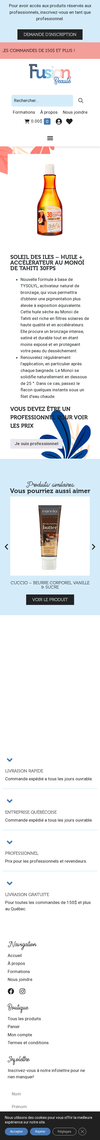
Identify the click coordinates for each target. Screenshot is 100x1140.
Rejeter (40, 1131)
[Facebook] (11, 991)
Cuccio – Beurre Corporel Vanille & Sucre (50, 585)
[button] (6, 546)
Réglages (64, 1131)
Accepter (16, 1131)
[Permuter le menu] (50, 138)
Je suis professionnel (36, 443)
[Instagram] (22, 991)
